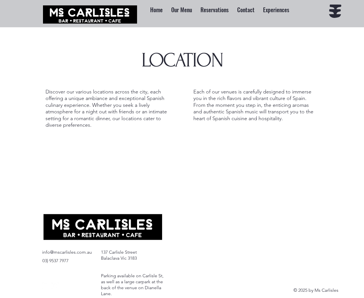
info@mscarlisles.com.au (67, 252)
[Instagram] (45, 285)
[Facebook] (55, 285)
